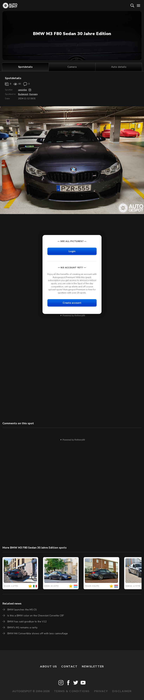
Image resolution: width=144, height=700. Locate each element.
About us (48, 666)
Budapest (23, 94)
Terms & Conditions (72, 691)
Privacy (101, 691)
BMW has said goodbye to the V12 (27, 621)
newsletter (93, 666)
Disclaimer (122, 691)
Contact (69, 666)
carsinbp (22, 89)
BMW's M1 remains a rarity (22, 627)
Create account (72, 303)
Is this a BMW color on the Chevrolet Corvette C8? (35, 615)
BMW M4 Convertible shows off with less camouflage (37, 633)
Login (72, 251)
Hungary (33, 94)
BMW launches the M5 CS (22, 609)
